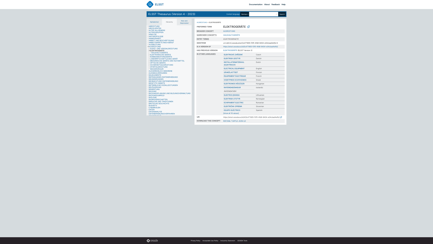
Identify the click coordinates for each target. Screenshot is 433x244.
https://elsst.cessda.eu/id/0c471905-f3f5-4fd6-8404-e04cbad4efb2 (250, 47)
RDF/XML (227, 121)
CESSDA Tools (242, 241)
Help (284, 4)
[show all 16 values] (231, 113)
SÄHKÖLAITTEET (231, 72)
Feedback (276, 4)
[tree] (169, 70)
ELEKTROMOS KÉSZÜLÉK (234, 84)
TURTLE (234, 121)
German (244, 14)
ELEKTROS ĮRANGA (232, 95)
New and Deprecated (184, 22)
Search (282, 14)
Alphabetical (154, 22)
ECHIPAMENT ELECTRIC (233, 103)
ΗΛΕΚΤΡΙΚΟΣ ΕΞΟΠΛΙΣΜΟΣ (235, 80)
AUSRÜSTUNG (202, 22)
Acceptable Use (210, 241)
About (267, 4)
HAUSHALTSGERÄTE (231, 35)
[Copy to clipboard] (248, 26)
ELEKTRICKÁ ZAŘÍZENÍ (233, 55)
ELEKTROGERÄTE (230, 50)
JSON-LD (242, 121)
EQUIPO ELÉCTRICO (232, 110)
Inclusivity (227, 241)
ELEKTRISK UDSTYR (232, 58)
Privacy (195, 241)
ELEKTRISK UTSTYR (232, 99)
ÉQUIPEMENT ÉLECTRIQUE (235, 76)
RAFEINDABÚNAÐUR (232, 87)
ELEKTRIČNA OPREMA (233, 106)
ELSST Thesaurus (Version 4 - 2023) (171, 14)
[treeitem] (155, 26)
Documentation (256, 4)
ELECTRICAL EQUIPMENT (234, 68)
